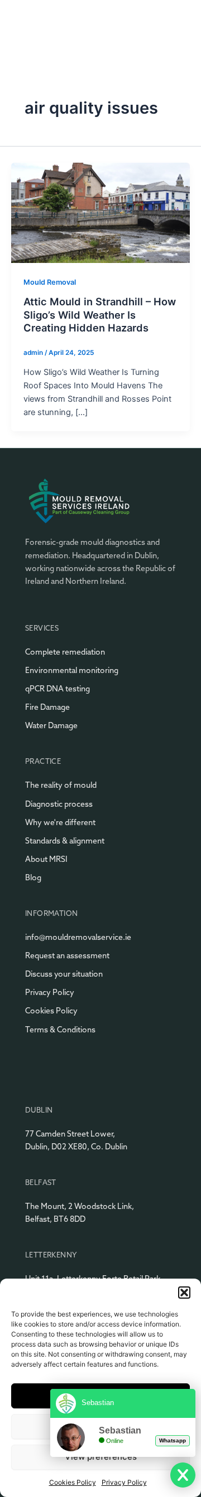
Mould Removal (49, 282)
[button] (184, 1292)
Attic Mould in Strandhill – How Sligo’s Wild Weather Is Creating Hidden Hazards (99, 314)
